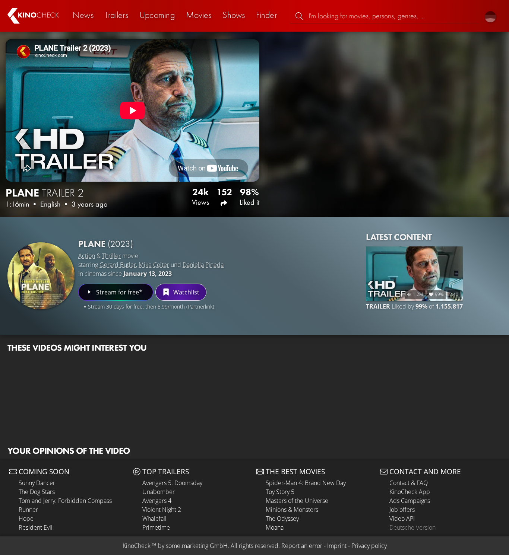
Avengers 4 (156, 500)
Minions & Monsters (292, 509)
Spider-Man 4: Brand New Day (306, 483)
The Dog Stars (37, 491)
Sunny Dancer (37, 483)
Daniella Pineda (203, 265)
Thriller (111, 256)
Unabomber (158, 491)
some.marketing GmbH (197, 546)
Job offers (402, 509)
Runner (28, 509)
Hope (26, 518)
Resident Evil (36, 527)
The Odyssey (282, 518)
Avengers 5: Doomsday (172, 483)
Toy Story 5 (280, 491)
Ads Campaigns (409, 500)
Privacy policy (369, 546)
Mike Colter (154, 265)
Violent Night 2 (161, 509)
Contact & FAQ (408, 483)
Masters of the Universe (297, 500)
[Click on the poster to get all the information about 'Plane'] (41, 275)
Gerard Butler (117, 265)
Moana (275, 527)
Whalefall (154, 518)
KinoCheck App (409, 491)
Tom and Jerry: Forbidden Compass (65, 500)
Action (86, 256)
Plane (105, 243)
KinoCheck (137, 546)
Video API (402, 518)
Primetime (156, 527)
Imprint (337, 546)
